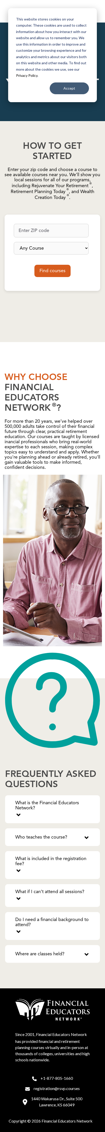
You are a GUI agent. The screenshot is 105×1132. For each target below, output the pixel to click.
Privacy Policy (26, 75)
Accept (69, 88)
